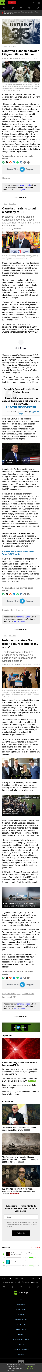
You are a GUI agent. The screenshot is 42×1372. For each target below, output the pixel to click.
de (22, 1278)
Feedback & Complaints (21, 1349)
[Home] (2, 2)
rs (33, 1278)
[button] (21, 768)
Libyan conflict (8, 178)
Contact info (21, 1344)
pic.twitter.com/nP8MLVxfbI (21, 407)
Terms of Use (21, 1324)
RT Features (7, 1101)
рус (16, 1278)
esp (10, 1278)
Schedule (21, 1314)
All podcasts (35, 1247)
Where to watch (21, 1309)
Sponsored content (21, 1319)
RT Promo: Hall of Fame (21, 1339)
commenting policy (24, 185)
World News (12, 46)
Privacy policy (21, 1329)
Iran (3, 997)
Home (5, 46)
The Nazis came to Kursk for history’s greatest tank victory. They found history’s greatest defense (20, 1159)
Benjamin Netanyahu (11, 994)
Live (21, 1299)
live (12, 2)
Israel (9, 997)
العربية (3, 1278)
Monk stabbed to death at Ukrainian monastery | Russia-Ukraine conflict (22, 12)
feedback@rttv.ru (20, 189)
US (14, 997)
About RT (21, 1334)
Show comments (21, 198)
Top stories (7, 1035)
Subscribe (21, 1233)
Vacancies (21, 1354)
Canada (5, 610)
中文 (39, 1278)
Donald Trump (16, 610)
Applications (21, 1304)
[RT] (6, 1282)
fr (28, 1278)
